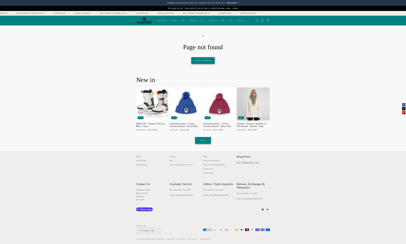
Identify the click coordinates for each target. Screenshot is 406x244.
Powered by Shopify (158, 239)
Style (257, 162)
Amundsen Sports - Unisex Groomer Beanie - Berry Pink (217, 125)
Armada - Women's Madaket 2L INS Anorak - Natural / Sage (252, 125)
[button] (162, 20)
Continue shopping (203, 60)
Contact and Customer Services (181, 165)
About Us (173, 157)
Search (138, 157)
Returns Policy (208, 169)
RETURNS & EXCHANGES (80, 13)
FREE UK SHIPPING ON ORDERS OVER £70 (27, 13)
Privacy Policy (208, 173)
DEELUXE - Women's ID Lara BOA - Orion (150, 125)
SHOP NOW (232, 3)
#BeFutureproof (141, 165)
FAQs (205, 157)
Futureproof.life (146, 239)
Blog (171, 161)
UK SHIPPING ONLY (56, 13)
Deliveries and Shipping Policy (214, 165)
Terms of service (193, 239)
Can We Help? (141, 161)
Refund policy (170, 239)
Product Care (248, 162)
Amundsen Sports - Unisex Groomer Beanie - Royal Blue (184, 125)
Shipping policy (205, 239)
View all (203, 140)
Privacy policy (181, 239)
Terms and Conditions (211, 161)
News (239, 162)
